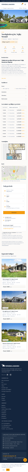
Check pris (14, 212)
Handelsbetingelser (6, 427)
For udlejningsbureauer (6, 425)
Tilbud (3, 385)
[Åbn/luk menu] (25, 4)
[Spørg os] (25, 460)
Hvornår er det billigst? (6, 389)
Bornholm (4, 407)
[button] (14, 171)
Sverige (3, 398)
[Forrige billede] (2, 19)
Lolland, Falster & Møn (6, 409)
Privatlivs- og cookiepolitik (7, 428)
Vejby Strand (15, 39)
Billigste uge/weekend (13, 107)
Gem (25, 8)
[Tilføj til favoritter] (25, 276)
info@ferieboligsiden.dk (8, 228)
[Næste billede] (26, 19)
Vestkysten (4, 414)
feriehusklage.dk (5, 245)
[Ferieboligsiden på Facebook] (7, 375)
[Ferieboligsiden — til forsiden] (10, 365)
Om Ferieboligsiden (6, 423)
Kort (2, 382)
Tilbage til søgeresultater (8, 8)
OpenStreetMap (23, 179)
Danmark (5, 39)
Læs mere (4, 78)
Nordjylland (4, 418)
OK (8, 469)
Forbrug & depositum (6, 391)
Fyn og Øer (4, 410)
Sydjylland (4, 412)
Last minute (5, 107)
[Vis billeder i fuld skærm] (26, 12)
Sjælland (10, 39)
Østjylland (4, 416)
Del (21, 8)
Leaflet (17, 179)
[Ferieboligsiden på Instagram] (10, 375)
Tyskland (3, 400)
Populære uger (5, 387)
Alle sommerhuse (5, 380)
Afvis (4, 469)
